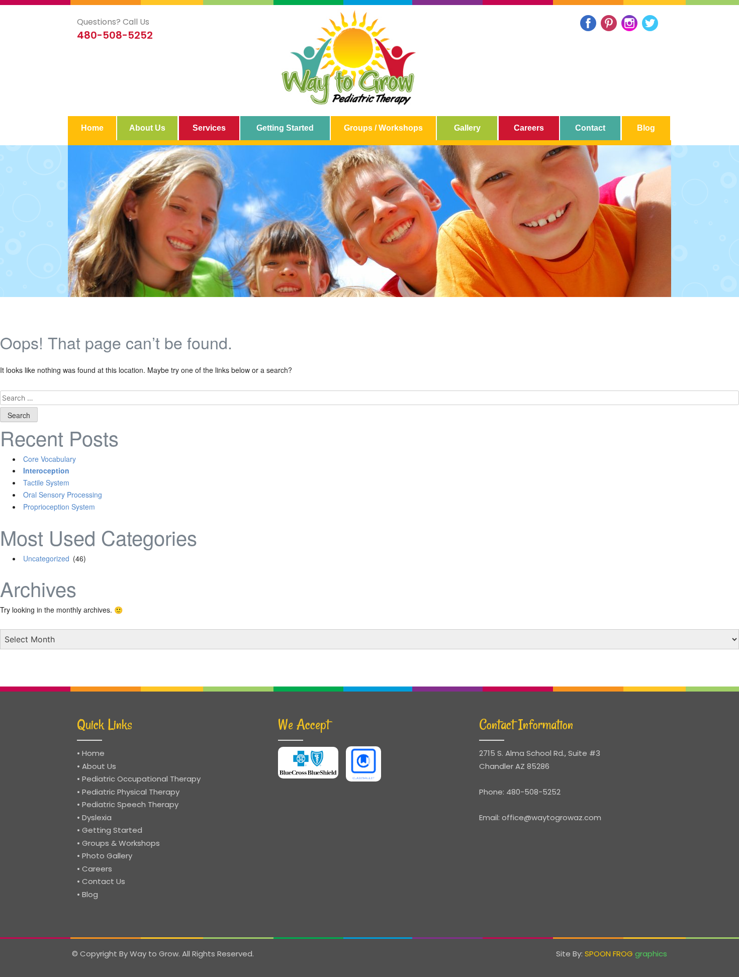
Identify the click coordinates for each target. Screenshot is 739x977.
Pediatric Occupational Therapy (141, 778)
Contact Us (103, 881)
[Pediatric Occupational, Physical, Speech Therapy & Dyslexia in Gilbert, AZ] (349, 58)
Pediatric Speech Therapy (130, 804)
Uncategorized (46, 558)
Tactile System (46, 482)
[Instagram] (629, 23)
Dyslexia (97, 817)
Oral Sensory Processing (62, 495)
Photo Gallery (107, 855)
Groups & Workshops (121, 843)
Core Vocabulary (49, 459)
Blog (90, 894)
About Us (99, 766)
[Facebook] (588, 23)
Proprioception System (59, 507)
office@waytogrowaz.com (551, 817)
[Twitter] (650, 23)
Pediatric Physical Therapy (130, 792)
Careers (97, 868)
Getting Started (112, 830)
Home (93, 753)
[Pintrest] (609, 23)
